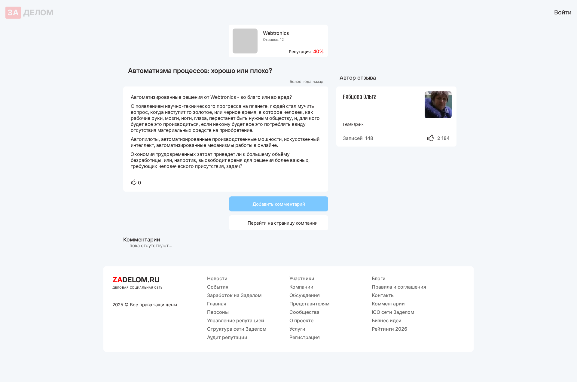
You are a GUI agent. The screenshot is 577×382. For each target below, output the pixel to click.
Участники (301, 278)
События (217, 287)
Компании (301, 287)
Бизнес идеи (386, 320)
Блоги (379, 278)
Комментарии (388, 304)
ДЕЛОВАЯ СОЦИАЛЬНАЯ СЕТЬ (137, 287)
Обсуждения (304, 295)
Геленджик (353, 124)
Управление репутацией (235, 320)
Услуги (297, 329)
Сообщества (304, 312)
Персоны (218, 312)
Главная (216, 304)
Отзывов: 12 (273, 39)
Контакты (383, 295)
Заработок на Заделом (234, 295)
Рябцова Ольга (360, 96)
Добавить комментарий (278, 204)
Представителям (309, 304)
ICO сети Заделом (393, 312)
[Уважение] (133, 182)
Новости (217, 278)
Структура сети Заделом (236, 329)
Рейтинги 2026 (389, 329)
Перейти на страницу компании (276, 222)
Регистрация (304, 337)
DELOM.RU (136, 279)
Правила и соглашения (399, 287)
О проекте (301, 320)
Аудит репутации (227, 337)
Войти (563, 12)
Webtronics (276, 33)
